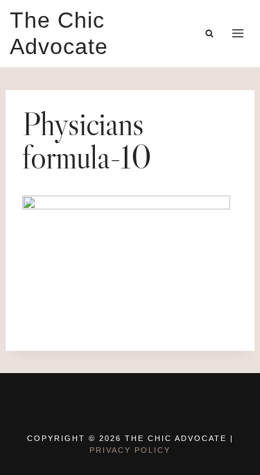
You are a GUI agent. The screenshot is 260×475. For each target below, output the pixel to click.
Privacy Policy (130, 450)
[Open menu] (237, 33)
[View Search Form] (209, 33)
